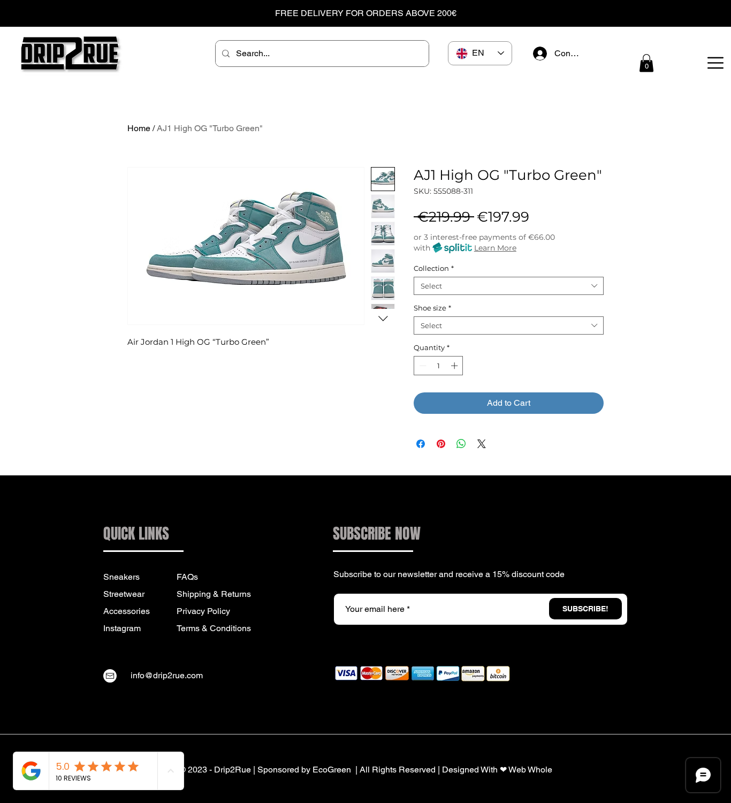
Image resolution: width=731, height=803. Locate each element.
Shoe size (432, 308)
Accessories (126, 611)
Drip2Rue (232, 769)
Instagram (122, 628)
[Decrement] (421, 366)
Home (138, 128)
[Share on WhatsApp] (461, 443)
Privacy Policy (203, 611)
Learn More (495, 248)
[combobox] (509, 286)
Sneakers (121, 577)
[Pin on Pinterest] (441, 443)
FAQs (187, 577)
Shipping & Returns (214, 594)
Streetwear (123, 594)
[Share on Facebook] (420, 443)
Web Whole (530, 769)
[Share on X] (481, 443)
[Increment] (455, 366)
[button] (646, 63)
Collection (434, 268)
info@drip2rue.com (167, 675)
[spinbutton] (438, 366)
